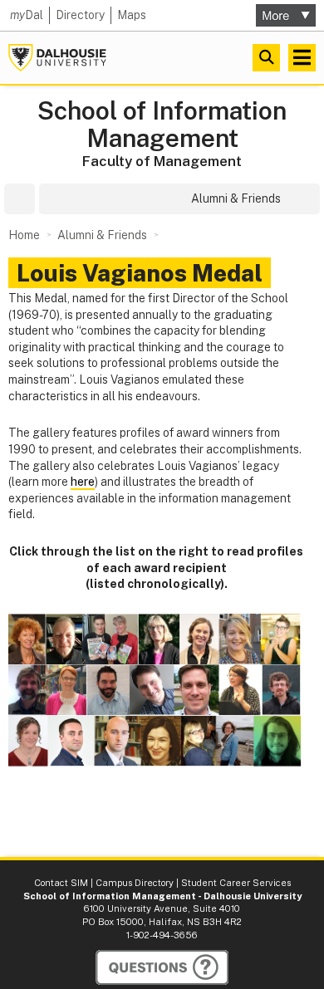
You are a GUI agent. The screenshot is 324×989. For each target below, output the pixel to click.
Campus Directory (135, 883)
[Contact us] (162, 967)
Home (24, 235)
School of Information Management (162, 124)
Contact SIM (61, 883)
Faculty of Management (162, 161)
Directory (80, 15)
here (83, 481)
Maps (131, 15)
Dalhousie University (57, 57)
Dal (26, 15)
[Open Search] (266, 57)
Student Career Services (236, 883)
